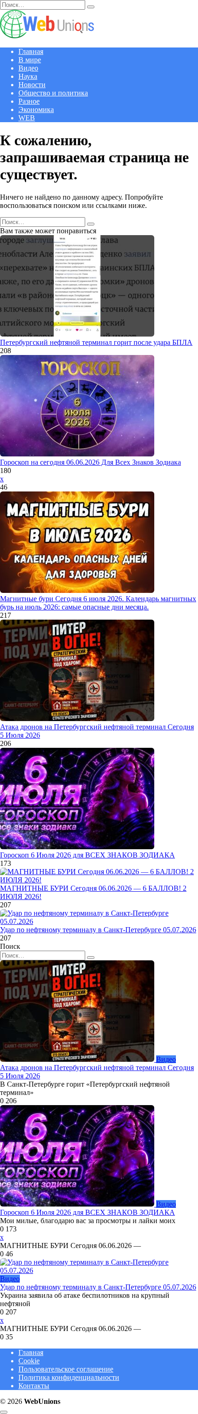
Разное (29, 101)
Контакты (33, 1386)
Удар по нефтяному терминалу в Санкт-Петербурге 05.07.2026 (98, 930)
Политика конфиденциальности (68, 1377)
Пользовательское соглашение (65, 1369)
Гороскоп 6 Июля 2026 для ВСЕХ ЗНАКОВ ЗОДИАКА (87, 855)
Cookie (29, 1361)
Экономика (36, 109)
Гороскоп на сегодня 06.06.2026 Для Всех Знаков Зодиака (90, 462)
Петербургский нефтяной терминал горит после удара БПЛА (96, 342)
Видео (28, 68)
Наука (27, 76)
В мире (29, 60)
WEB (26, 118)
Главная (30, 51)
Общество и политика (53, 93)
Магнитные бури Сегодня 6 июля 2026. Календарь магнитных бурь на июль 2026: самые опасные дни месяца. (98, 603)
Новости (32, 85)
